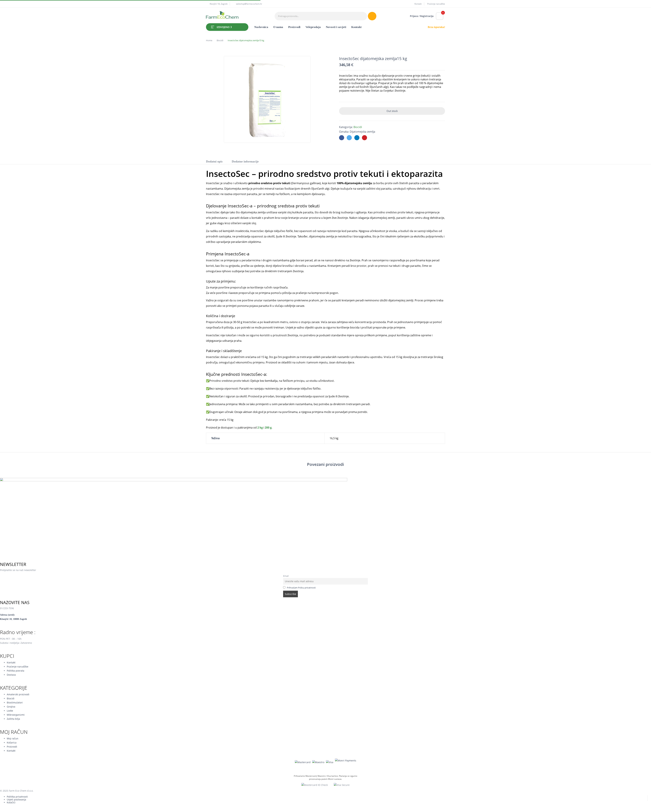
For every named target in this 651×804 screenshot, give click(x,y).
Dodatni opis (214, 161)
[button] (439, 16)
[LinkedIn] (356, 137)
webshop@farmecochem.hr (249, 3)
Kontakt (418, 3)
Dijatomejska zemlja (362, 131)
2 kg (260, 427)
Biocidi (220, 40)
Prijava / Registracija (421, 16)
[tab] (214, 162)
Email (286, 576)
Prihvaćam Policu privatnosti (301, 587)
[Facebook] (341, 137)
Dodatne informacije (245, 161)
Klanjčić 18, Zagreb (219, 3)
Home (209, 40)
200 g (268, 427)
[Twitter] (349, 137)
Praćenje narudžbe (436, 3)
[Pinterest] (364, 137)
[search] (372, 16)
